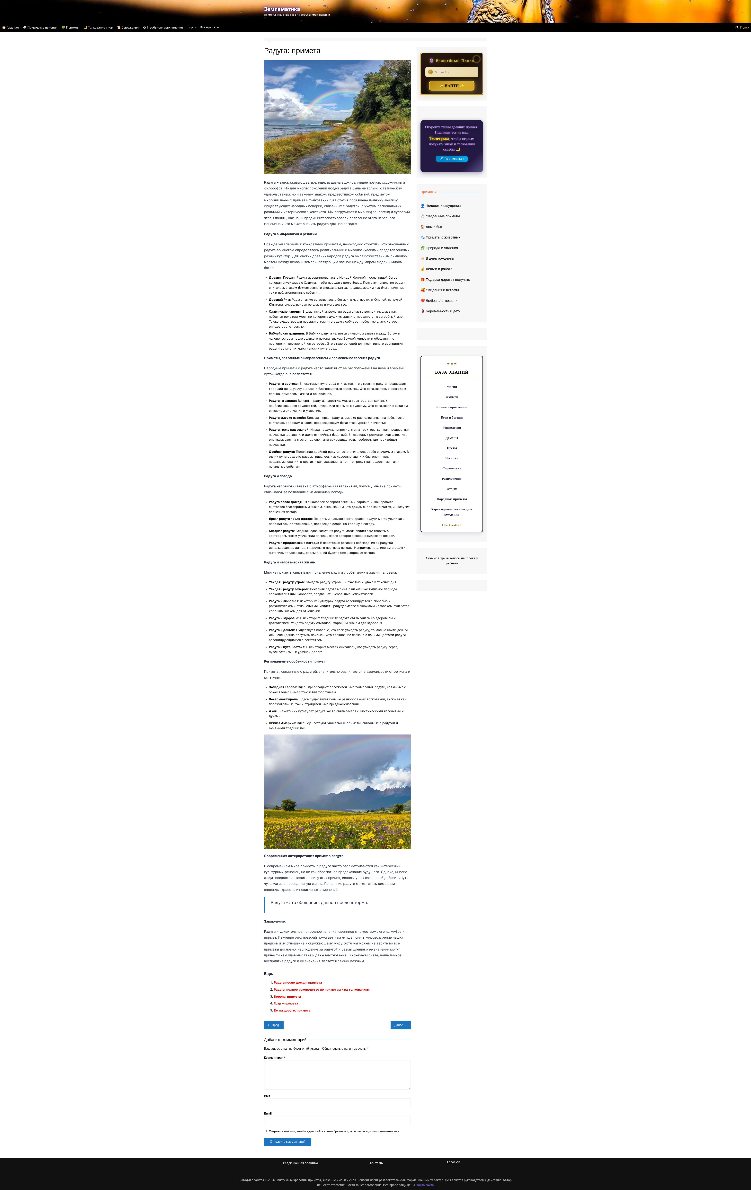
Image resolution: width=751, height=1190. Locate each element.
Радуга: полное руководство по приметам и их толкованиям (321, 989)
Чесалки (451, 458)
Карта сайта (425, 1185)
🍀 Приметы (70, 27)
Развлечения (452, 478)
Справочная (451, 468)
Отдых (452, 488)
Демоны (452, 437)
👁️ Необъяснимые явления (163, 27)
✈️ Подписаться (452, 158)
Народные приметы (452, 498)
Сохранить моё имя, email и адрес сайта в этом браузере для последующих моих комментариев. (334, 1131)
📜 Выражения (128, 27)
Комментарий (274, 1057)
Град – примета (286, 1003)
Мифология (452, 427)
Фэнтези (452, 396)
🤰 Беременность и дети (440, 311)
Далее (398, 1025)
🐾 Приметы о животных (440, 237)
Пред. (276, 1025)
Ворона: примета (287, 996)
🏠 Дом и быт (431, 227)
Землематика (282, 9)
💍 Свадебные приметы (440, 216)
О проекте (453, 1162)
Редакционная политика (300, 1163)
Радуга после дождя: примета (298, 982)
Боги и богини (452, 417)
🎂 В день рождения (437, 258)
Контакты (377, 1163)
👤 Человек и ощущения (440, 206)
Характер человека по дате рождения (452, 512)
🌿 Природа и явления (439, 248)
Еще (190, 27)
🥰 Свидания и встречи (439, 290)
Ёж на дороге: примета (292, 1010)
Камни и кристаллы (451, 406)
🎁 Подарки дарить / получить (445, 280)
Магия (452, 386)
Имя (267, 1096)
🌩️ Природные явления (40, 27)
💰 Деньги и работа (436, 269)
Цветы (452, 447)
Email (268, 1113)
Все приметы (209, 27)
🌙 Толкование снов (98, 27)
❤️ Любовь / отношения (439, 301)
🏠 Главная (10, 27)
